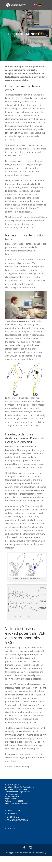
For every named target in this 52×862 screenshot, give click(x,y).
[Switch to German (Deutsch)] (39, 5)
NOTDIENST (10, 828)
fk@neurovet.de (12, 798)
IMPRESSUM (12, 813)
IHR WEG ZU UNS (14, 810)
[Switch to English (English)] (35, 5)
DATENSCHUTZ (13, 817)
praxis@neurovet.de (20, 803)
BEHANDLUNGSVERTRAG (17, 820)
